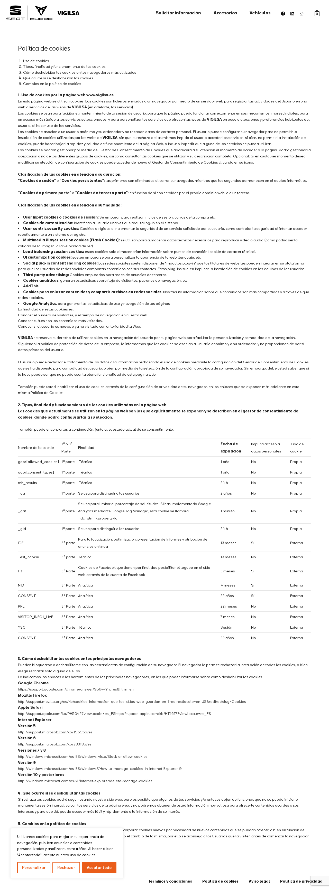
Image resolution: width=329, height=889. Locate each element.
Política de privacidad (301, 881)
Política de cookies (220, 881)
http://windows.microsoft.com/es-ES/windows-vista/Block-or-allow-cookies (83, 756)
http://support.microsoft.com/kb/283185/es (55, 744)
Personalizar (33, 867)
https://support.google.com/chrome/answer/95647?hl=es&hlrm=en (76, 689)
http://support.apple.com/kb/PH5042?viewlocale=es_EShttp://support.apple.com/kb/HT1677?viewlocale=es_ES (114, 713)
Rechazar (66, 867)
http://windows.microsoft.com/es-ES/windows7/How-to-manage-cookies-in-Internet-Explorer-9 (100, 768)
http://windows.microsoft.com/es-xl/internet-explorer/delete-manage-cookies (85, 781)
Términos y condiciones (170, 881)
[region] (66, 853)
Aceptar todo (99, 867)
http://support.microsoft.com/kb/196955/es (55, 732)
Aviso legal (259, 881)
